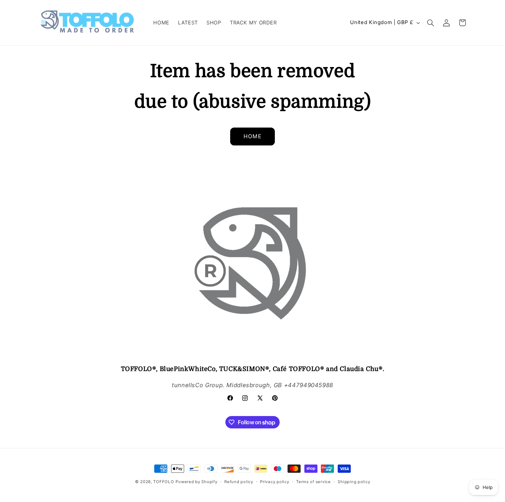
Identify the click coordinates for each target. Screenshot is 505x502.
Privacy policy (274, 481)
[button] (431, 23)
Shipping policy (354, 481)
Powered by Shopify (196, 481)
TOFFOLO (163, 481)
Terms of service (313, 481)
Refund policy (238, 481)
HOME (252, 136)
